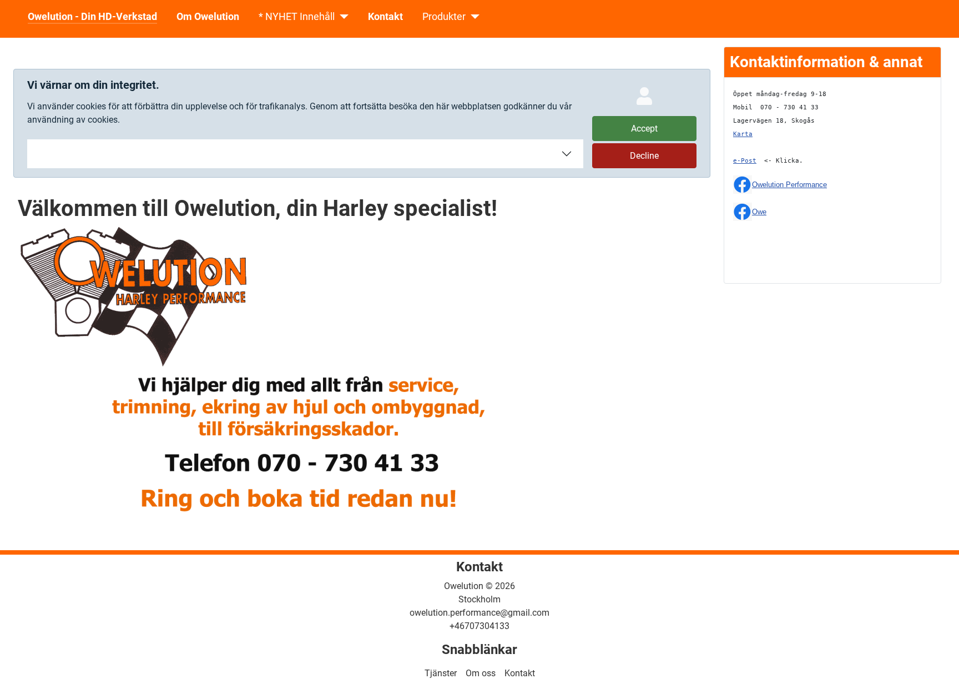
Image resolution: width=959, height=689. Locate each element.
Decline (644, 155)
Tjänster (441, 673)
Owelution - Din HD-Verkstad (92, 16)
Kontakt (385, 16)
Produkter (444, 16)
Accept (644, 128)
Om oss (481, 673)
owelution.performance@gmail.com (479, 612)
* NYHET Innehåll (297, 16)
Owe (759, 212)
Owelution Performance (789, 184)
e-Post (744, 160)
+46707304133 (479, 626)
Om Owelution (207, 16)
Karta (743, 134)
